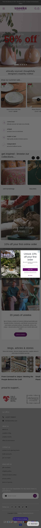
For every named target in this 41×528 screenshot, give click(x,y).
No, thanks (30, 275)
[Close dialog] (39, 251)
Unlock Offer (30, 269)
